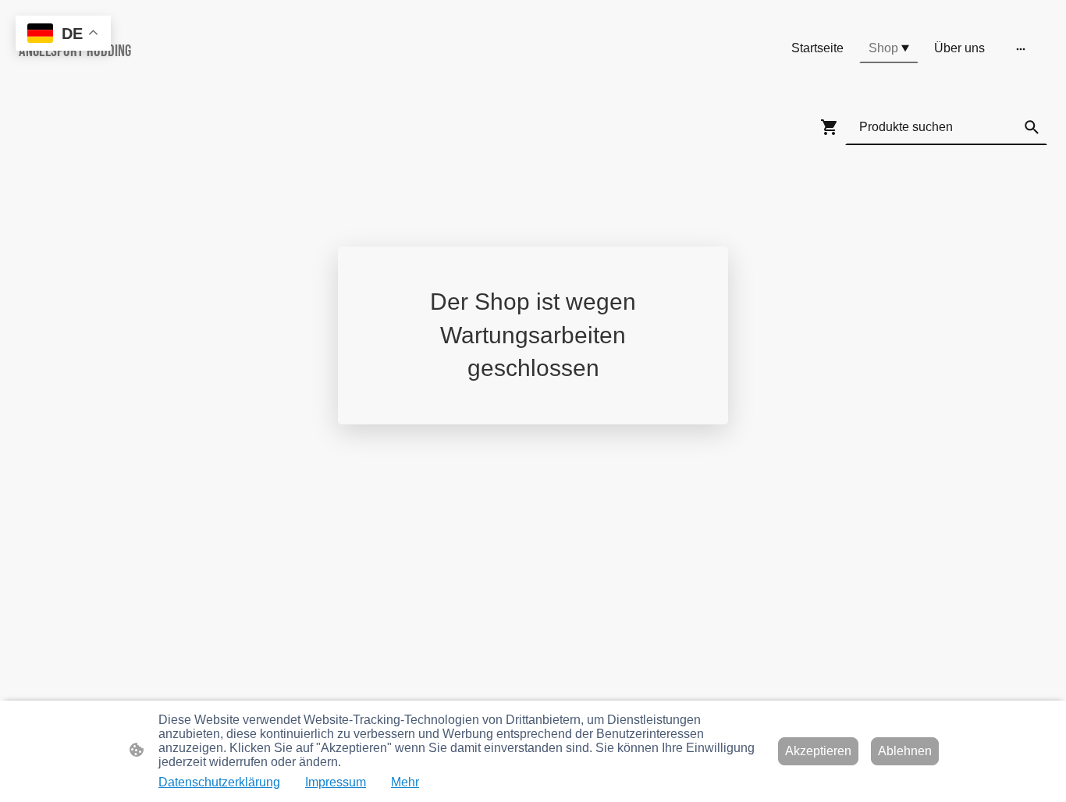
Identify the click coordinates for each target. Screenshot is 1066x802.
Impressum (335, 782)
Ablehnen (905, 751)
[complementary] (63, 35)
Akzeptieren (818, 751)
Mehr (405, 782)
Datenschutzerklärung (219, 782)
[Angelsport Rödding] (186, 76)
